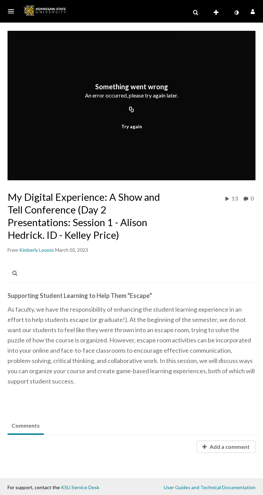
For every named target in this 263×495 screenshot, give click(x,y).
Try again (131, 126)
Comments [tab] (26, 425)
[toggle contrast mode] (236, 12)
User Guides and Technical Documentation (209, 487)
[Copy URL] (131, 110)
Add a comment (229, 446)
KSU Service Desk (80, 487)
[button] (13, 11)
